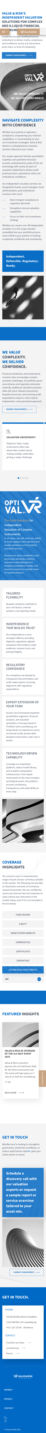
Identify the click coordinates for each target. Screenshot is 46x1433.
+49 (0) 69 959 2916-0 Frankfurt (21, 1316)
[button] (5, 32)
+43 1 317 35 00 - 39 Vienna (19, 1327)
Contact (9, 1408)
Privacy (8, 1399)
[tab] (23, 914)
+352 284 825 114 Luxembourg (21, 1322)
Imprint (8, 1389)
